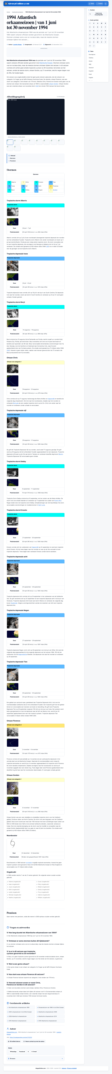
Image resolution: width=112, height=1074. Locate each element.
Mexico (61, 454)
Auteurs (64, 1068)
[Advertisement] (43, 52)
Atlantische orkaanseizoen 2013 (47, 1016)
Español (91, 71)
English (91, 77)
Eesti (90, 74)
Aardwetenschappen (17, 12)
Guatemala (14, 603)
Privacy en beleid (71, 1068)
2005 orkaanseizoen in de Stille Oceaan (20, 1012)
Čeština (91, 58)
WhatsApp (13, 1051)
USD (47, 246)
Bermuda (15, 403)
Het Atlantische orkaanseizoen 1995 (19, 1007)
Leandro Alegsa (17, 44)
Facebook (22, 1051)
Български (92, 54)
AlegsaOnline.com (12, 1032)
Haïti (37, 86)
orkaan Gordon (53, 84)
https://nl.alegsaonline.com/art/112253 (21, 1037)
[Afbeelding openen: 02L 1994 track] (36, 117)
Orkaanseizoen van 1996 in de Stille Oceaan (51, 1007)
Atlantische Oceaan (46, 63)
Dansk (90, 61)
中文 (90, 64)
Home (8, 12)
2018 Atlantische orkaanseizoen (47, 1021)
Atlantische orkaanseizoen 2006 (47, 1012)
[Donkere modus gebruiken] (105, 3)
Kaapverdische (22, 654)
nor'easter (29, 862)
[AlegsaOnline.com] (17, 4)
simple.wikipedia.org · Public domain (16, 136)
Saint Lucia (41, 505)
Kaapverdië (51, 398)
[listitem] (10, 142)
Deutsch (91, 67)
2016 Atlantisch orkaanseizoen (17, 1021)
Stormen (12, 158)
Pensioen (13, 161)
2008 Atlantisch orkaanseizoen (18, 1016)
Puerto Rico (57, 500)
